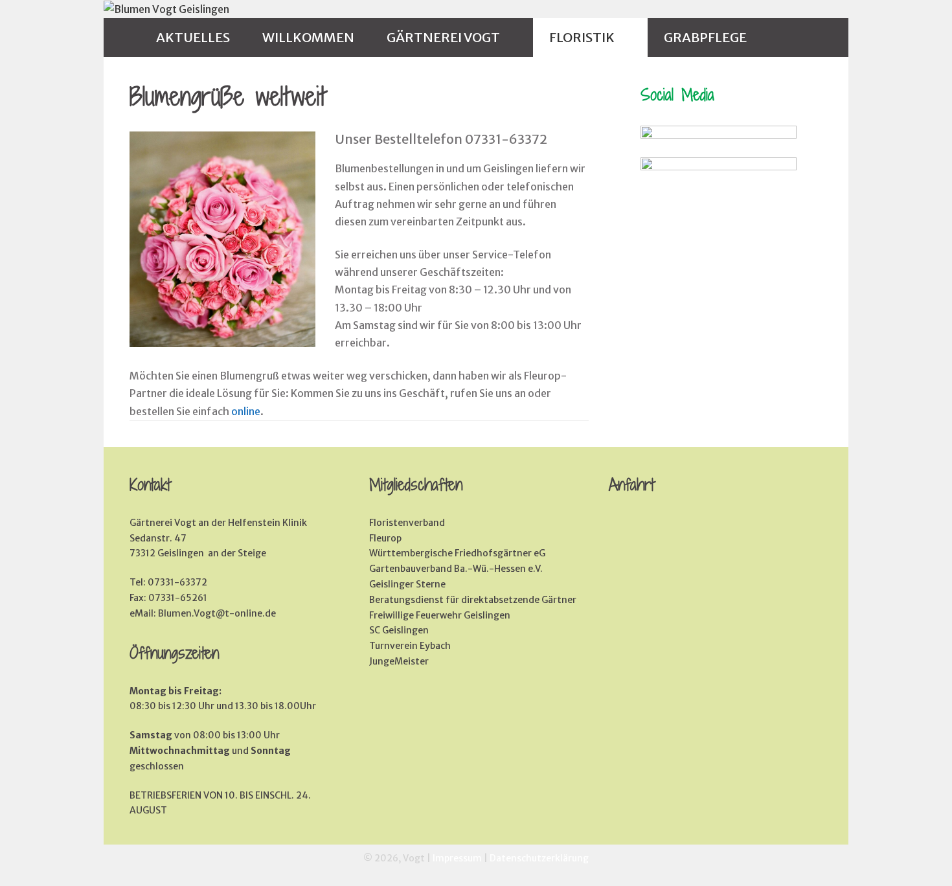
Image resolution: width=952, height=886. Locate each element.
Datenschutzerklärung (539, 858)
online (245, 411)
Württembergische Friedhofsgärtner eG (457, 553)
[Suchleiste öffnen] (787, 37)
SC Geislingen (399, 630)
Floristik (582, 37)
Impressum (457, 858)
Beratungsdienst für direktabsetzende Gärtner (472, 600)
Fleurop (385, 538)
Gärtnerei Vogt (443, 37)
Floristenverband (407, 522)
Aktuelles (193, 37)
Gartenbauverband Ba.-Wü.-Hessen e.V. (456, 568)
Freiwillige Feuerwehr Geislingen (439, 615)
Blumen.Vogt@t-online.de (217, 613)
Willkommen (308, 37)
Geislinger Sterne (407, 584)
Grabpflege (705, 37)
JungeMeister (399, 661)
